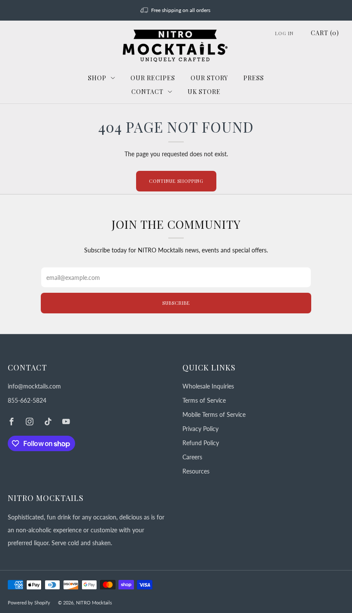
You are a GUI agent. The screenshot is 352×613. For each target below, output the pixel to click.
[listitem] (176, 10)
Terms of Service (204, 400)
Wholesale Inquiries (208, 386)
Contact (147, 92)
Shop (97, 78)
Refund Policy (200, 442)
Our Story (209, 78)
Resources (195, 471)
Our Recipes (152, 78)
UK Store (204, 92)
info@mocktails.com (34, 386)
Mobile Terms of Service (214, 414)
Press (253, 78)
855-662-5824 (27, 400)
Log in (284, 33)
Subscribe (176, 303)
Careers (192, 457)
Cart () (325, 33)
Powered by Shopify (29, 602)
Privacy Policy (200, 428)
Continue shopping (176, 181)
